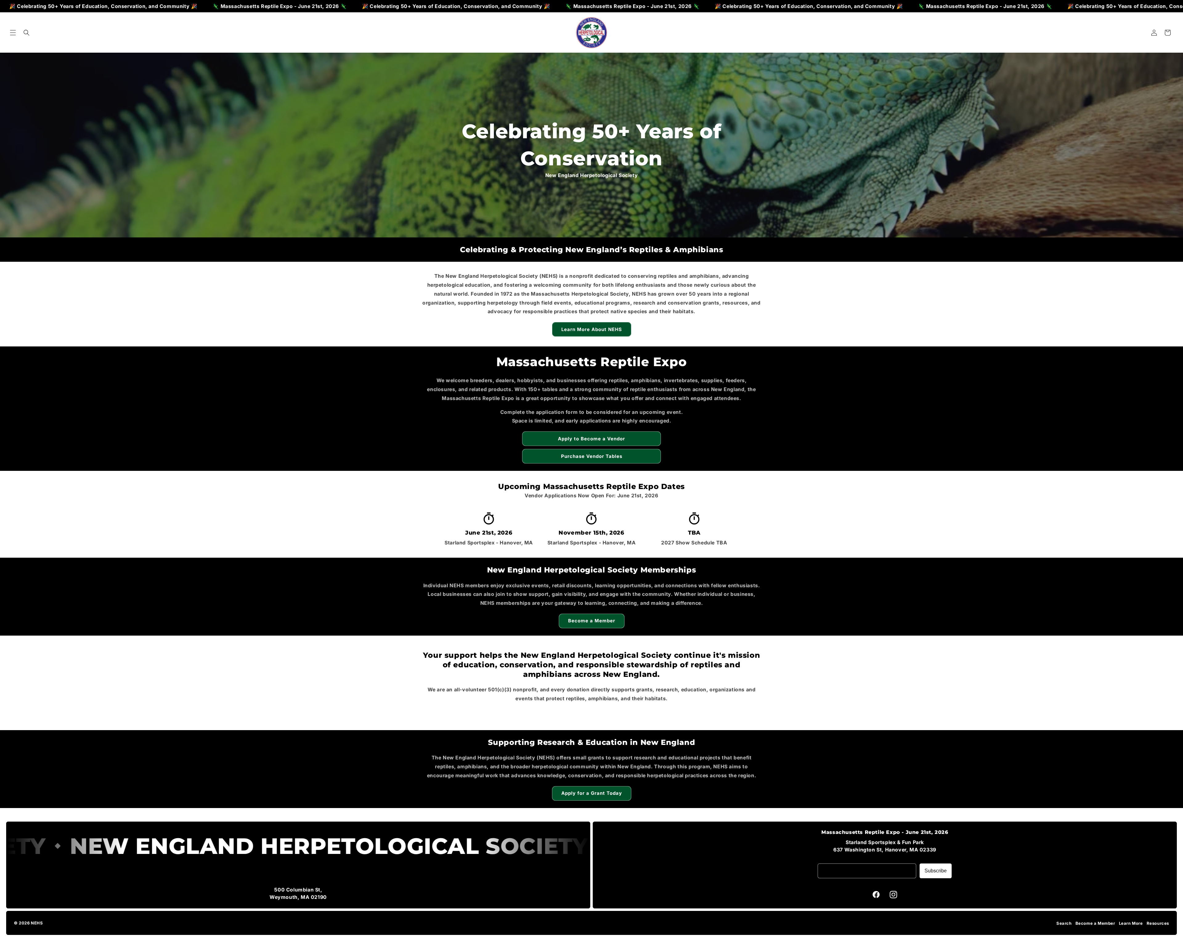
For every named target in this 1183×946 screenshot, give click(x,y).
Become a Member (591, 621)
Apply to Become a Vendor (591, 439)
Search (1064, 923)
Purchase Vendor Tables (591, 456)
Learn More (1131, 923)
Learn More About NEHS (591, 329)
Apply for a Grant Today (591, 793)
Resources (1158, 923)
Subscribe (936, 870)
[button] (13, 32)
